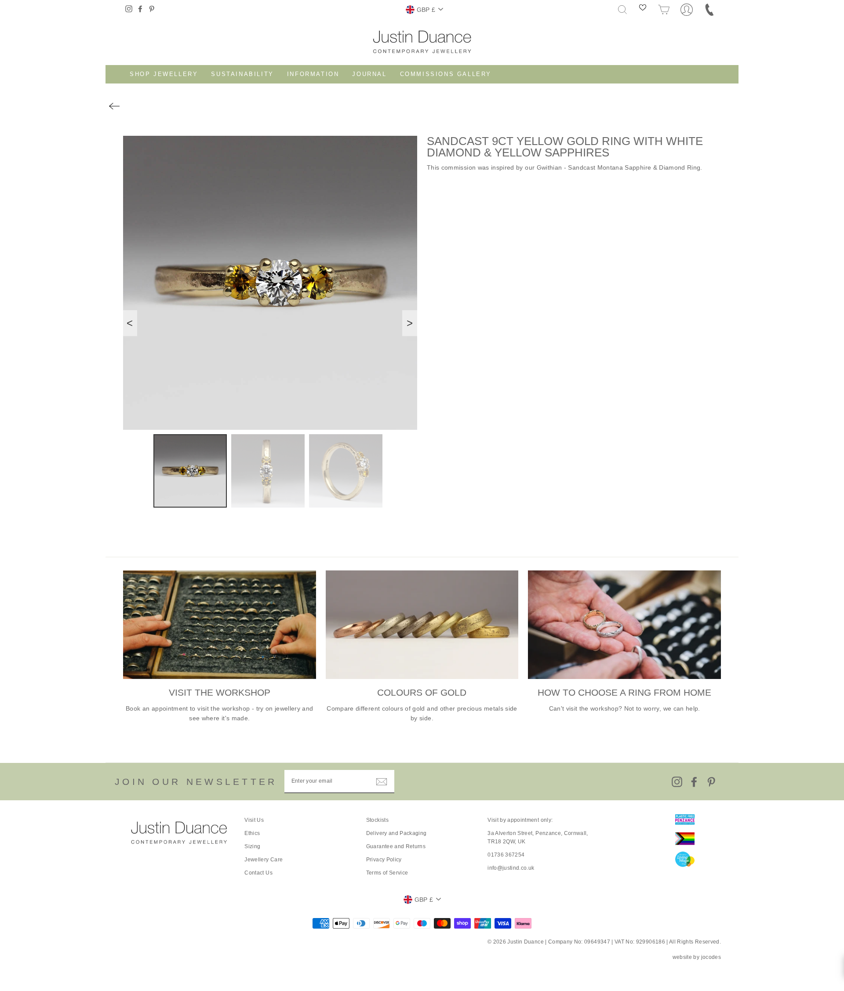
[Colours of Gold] (422, 624)
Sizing (252, 846)
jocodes (711, 957)
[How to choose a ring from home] (624, 624)
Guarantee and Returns (396, 846)
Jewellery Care (263, 860)
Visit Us (254, 820)
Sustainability (242, 74)
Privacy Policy (384, 860)
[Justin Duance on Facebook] (694, 782)
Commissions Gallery (445, 74)
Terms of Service (387, 873)
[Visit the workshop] (219, 624)
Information (313, 74)
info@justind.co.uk (510, 868)
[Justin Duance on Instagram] (677, 782)
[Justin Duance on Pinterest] (711, 782)
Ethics (252, 833)
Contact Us (258, 873)
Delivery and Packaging (396, 833)
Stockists (377, 820)
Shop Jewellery (164, 74)
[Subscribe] (381, 782)
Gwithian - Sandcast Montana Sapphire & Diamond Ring (619, 167)
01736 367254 (505, 855)
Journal (369, 74)
